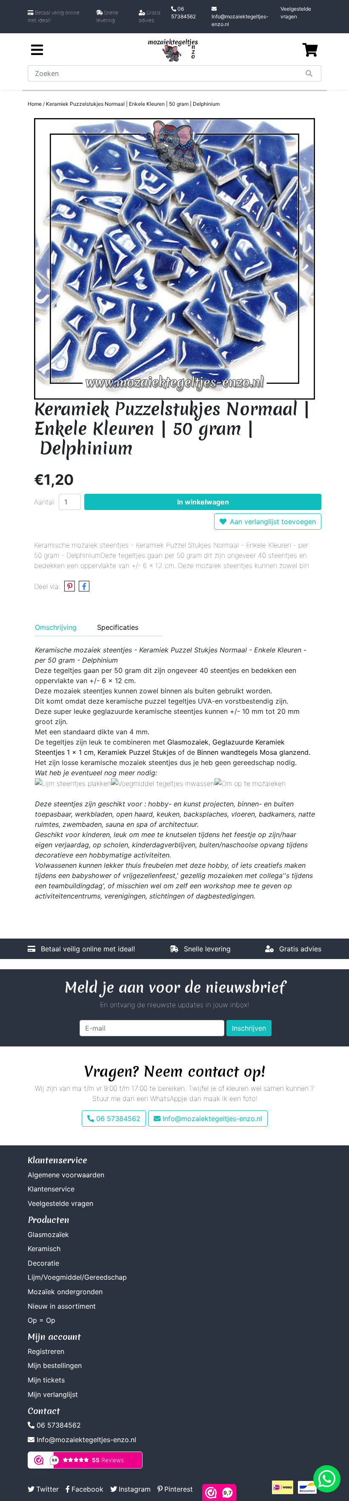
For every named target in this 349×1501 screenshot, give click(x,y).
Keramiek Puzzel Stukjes (136, 752)
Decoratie (43, 1263)
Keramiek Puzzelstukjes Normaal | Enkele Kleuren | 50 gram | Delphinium (133, 104)
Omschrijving (56, 627)
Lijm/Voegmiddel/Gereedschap (77, 1277)
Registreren (46, 1351)
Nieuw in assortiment (62, 1306)
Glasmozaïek (48, 1234)
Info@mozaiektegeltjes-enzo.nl (240, 20)
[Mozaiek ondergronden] (250, 783)
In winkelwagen (203, 502)
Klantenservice (51, 1189)
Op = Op (41, 1320)
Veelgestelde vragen (295, 13)
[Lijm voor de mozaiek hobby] (73, 783)
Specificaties (117, 627)
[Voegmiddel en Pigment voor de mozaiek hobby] (163, 783)
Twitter (47, 1489)
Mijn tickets (46, 1380)
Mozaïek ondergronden (65, 1291)
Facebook (87, 1489)
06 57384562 (183, 13)
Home (35, 104)
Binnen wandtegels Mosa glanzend (253, 752)
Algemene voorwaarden (66, 1175)
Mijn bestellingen (55, 1365)
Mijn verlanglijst (53, 1394)
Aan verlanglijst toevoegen (273, 521)
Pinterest (178, 1489)
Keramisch (44, 1248)
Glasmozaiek (188, 742)
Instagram (135, 1489)
